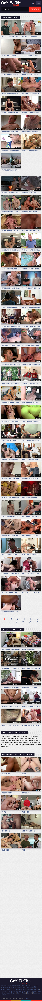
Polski (3, 989)
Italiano (3, 991)
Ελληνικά (30, 989)
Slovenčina (33, 987)
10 (30, 621)
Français (3, 995)
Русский (9, 991)
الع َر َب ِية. (34, 986)
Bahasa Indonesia (20, 989)
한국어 (28, 991)
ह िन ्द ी (16, 986)
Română (22, 991)
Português (12, 987)
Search (35, 9)
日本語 (39, 991)
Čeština (3, 986)
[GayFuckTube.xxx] (12, 3)
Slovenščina (20, 987)
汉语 (12, 989)
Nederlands (4, 987)
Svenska (36, 989)
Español (33, 991)
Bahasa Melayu (25, 986)
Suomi (8, 993)
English (13, 993)
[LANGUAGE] (33, 3)
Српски (8, 989)
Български (36, 993)
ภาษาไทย (15, 991)
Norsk (3, 993)
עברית (27, 987)
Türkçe (24, 993)
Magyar (9, 986)
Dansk (19, 993)
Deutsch (29, 993)
